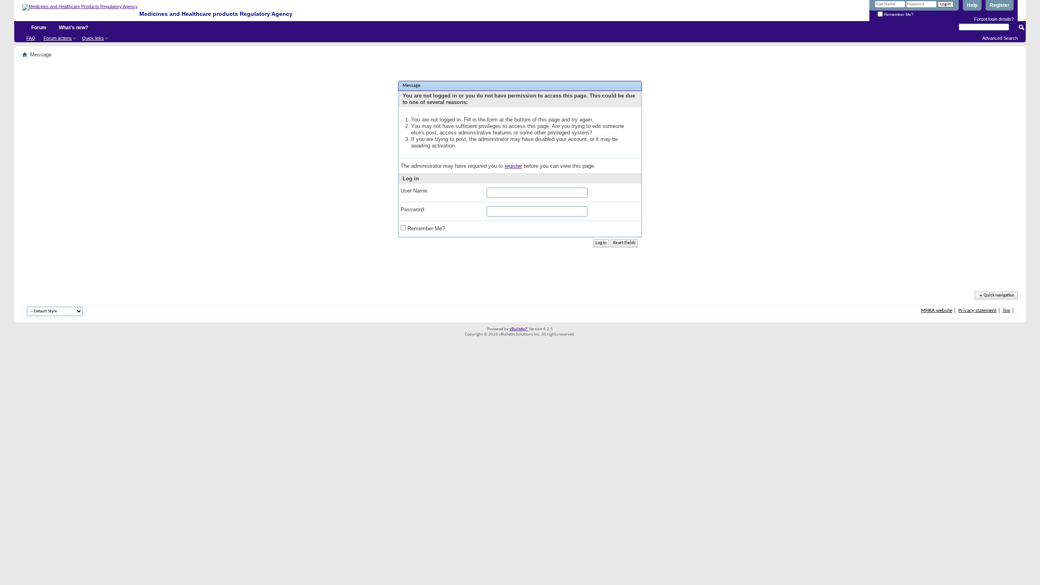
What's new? (73, 27)
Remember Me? (898, 14)
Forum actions (57, 38)
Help (972, 5)
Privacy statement (977, 310)
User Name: (415, 191)
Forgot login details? (994, 19)
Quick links (93, 38)
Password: (413, 209)
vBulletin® (518, 329)
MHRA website (936, 310)
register (513, 166)
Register (1000, 5)
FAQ (30, 38)
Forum (38, 27)
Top (1006, 310)
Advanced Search (1000, 38)
